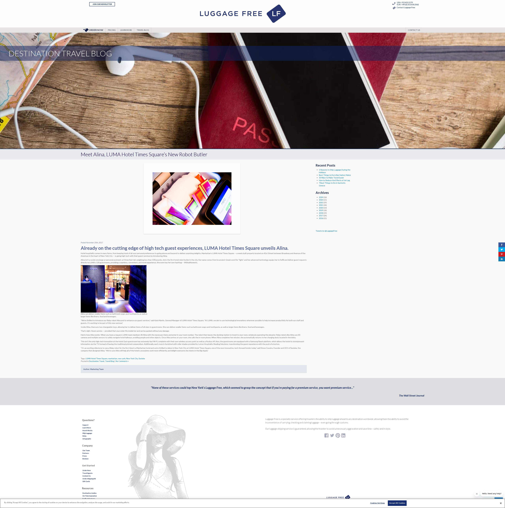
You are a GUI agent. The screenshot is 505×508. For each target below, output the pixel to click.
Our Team (86, 450)
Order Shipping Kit (89, 479)
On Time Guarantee (89, 496)
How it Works (87, 430)
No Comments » (122, 361)
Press (84, 456)
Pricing (112, 30)
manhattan (112, 358)
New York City (132, 358)
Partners (85, 453)
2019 (321, 210)
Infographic (86, 439)
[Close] (501, 503)
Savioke (142, 358)
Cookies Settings (377, 503)
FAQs (84, 436)
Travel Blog (143, 30)
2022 (321, 202)
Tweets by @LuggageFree (326, 231)
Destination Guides (89, 493)
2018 (321, 213)
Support (85, 425)
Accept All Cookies (397, 503)
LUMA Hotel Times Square (96, 358)
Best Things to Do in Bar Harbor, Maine (335, 175)
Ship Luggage (87, 433)
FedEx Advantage (88, 499)
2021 (321, 205)
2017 (321, 215)
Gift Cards (86, 481)
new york (121, 358)
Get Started (88, 465)
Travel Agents (87, 473)
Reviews (85, 459)
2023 (321, 200)
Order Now (96, 30)
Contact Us (414, 30)
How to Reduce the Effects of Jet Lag (334, 180)
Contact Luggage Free (406, 7)
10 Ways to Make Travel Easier (331, 178)
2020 (321, 208)
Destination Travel (96, 361)
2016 (321, 218)
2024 (321, 197)
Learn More (126, 30)
